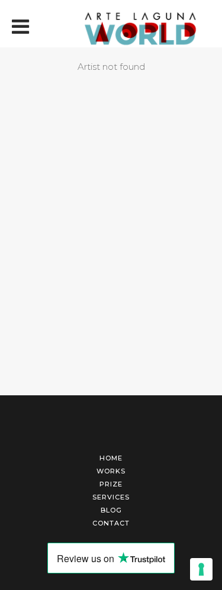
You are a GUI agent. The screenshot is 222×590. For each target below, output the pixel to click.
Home (111, 458)
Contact (111, 523)
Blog (111, 510)
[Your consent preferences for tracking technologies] (201, 569)
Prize (111, 484)
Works (111, 471)
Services (111, 497)
